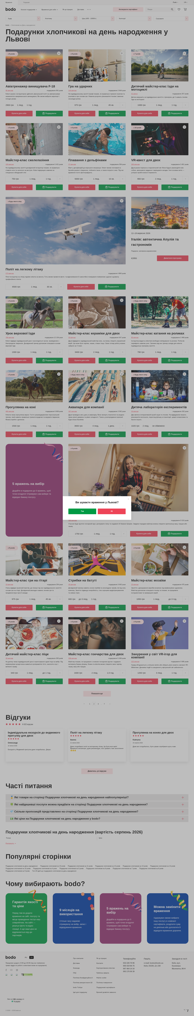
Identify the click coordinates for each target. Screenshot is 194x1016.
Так (82, 511)
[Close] (128, 499)
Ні (112, 511)
